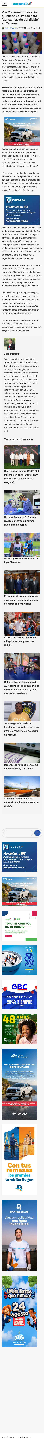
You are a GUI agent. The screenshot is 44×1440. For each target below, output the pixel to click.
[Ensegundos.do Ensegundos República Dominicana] (22, 3)
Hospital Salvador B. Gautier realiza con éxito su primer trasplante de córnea (20, 521)
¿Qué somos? (24, 1437)
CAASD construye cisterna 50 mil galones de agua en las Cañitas (20, 641)
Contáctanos (8, 1437)
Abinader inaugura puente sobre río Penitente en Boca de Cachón (21, 802)
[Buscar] (37, 833)
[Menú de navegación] (4, 4)
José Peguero (11, 28)
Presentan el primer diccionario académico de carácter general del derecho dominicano (21, 600)
